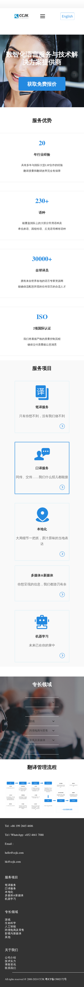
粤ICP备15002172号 (56, 979)
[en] (67, 16)
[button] (43, 16)
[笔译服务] (42, 407)
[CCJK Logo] (21, 16)
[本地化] (42, 531)
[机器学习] (42, 636)
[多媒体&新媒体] (42, 583)
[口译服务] (42, 468)
